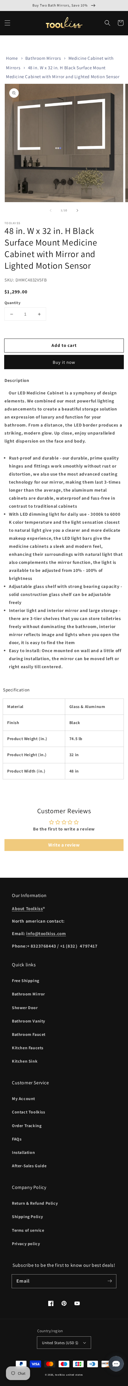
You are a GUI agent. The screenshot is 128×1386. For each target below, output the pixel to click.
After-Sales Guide (29, 1165)
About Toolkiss (27, 908)
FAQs (16, 1139)
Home (12, 58)
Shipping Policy (27, 1216)
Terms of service (28, 1230)
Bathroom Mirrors (43, 58)
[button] (7, 22)
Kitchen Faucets (27, 1047)
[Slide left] (50, 210)
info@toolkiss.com (46, 933)
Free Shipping (25, 980)
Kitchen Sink (25, 1061)
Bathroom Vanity (28, 1021)
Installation (23, 1152)
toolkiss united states (69, 1374)
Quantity (12, 302)
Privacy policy (26, 1243)
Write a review (63, 845)
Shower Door (25, 1007)
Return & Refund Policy (35, 1203)
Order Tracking (26, 1125)
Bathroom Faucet (29, 1034)
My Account (23, 1098)
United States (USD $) (60, 1342)
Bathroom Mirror (28, 994)
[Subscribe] (109, 1281)
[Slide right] (77, 210)
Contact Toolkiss (28, 1112)
